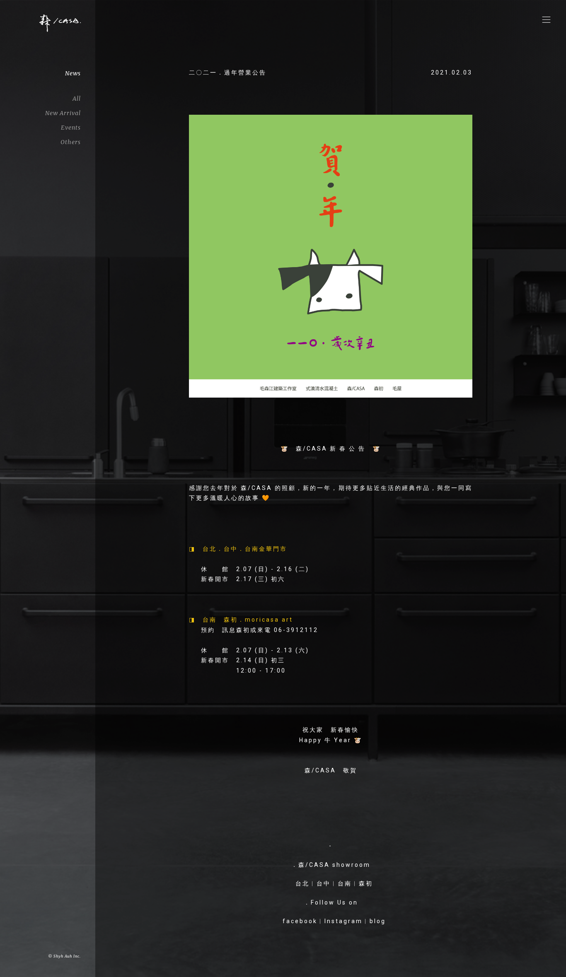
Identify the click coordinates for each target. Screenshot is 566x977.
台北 (302, 883)
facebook (300, 921)
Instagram (343, 921)
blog (378, 921)
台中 (324, 883)
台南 (345, 883)
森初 (366, 883)
